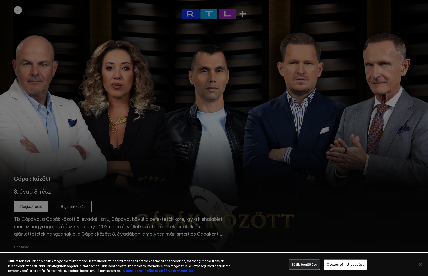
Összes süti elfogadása (345, 264)
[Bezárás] (420, 264)
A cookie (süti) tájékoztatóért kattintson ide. (158, 271)
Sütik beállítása (304, 264)
